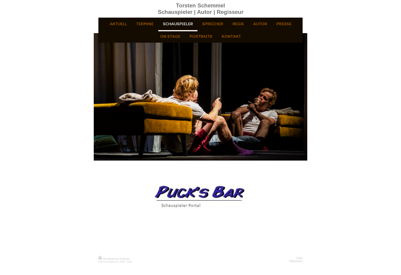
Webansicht (296, 260)
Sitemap (124, 258)
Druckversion (111, 258)
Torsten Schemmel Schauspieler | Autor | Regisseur (200, 8)
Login (299, 257)
